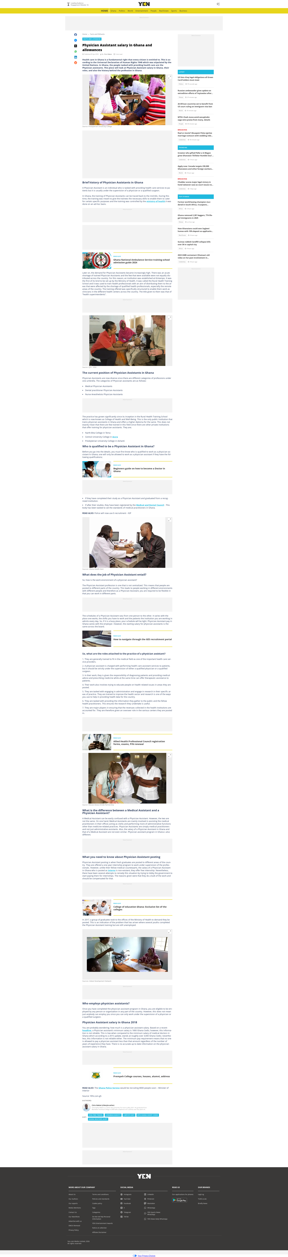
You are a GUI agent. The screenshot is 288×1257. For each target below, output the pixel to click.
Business (183, 11)
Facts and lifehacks (97, 34)
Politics (122, 11)
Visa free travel (96, 1115)
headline (86, 1030)
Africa (181, 209)
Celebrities (182, 140)
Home (104, 10)
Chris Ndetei (108, 54)
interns (111, 870)
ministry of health (155, 201)
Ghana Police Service (109, 1088)
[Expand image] (170, 77)
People (153, 11)
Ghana (113, 11)
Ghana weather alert (98, 1119)
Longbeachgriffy (113, 1115)
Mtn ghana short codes (147, 1115)
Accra (115, 436)
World (130, 11)
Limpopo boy (129, 1115)
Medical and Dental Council (150, 505)
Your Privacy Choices (146, 1255)
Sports (174, 11)
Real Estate (164, 11)
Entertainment (142, 11)
